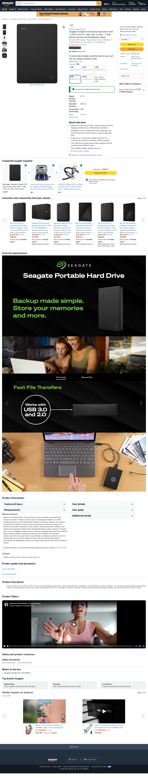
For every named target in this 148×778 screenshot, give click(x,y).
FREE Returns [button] (74, 62)
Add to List (125, 76)
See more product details (80, 151)
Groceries (72, 9)
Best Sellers (49, 9)
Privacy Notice (56, 766)
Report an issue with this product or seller (87, 155)
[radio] (4, 26)
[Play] (4, 646)
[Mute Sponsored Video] (63, 721)
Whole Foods (83, 9)
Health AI (12, 9)
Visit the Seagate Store (77, 29)
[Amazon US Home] (52, 760)
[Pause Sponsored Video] (63, 716)
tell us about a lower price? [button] (27, 557)
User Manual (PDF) (9, 574)
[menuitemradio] (140, 646)
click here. (58, 548)
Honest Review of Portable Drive (22, 606)
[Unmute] (144, 646)
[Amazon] (8, 3)
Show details (93, 183)
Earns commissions (34, 603)
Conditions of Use (45, 766)
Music (143, 9)
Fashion (128, 9)
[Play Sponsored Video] (104, 711)
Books (104, 9)
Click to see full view (37, 85)
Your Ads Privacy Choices (99, 766)
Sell (121, 9)
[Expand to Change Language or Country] (109, 4)
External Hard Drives (44, 19)
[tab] (61, 377)
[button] (4, 9)
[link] (43, 173)
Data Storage (32, 19)
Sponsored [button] (5, 696)
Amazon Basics (36, 9)
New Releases (61, 9)
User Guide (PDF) (8, 569)
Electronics (5, 19)
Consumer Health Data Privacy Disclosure (76, 766)
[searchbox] (59, 3)
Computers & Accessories (19, 19)
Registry (136, 9)
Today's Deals (95, 9)
